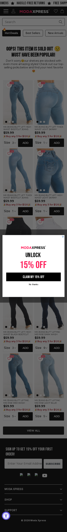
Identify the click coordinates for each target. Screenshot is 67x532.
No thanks (33, 284)
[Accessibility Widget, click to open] (6, 516)
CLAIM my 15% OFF (33, 277)
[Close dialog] (63, 236)
